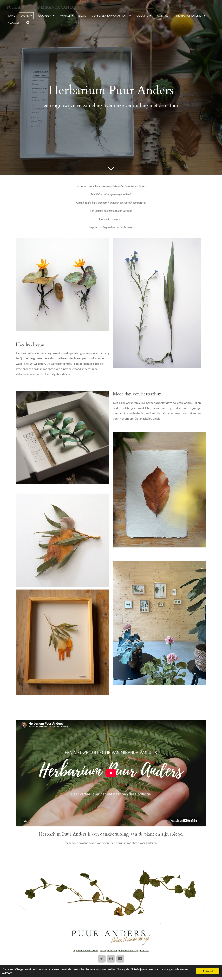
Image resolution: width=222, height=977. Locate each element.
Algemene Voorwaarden (85, 950)
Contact (144, 950)
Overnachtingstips (128, 950)
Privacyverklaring (109, 950)
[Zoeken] (28, 22)
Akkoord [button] (208, 971)
